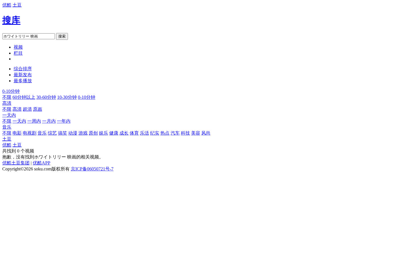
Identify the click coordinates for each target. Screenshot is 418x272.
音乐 (6, 127)
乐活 (144, 133)
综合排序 (23, 68)
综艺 (52, 133)
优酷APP (41, 162)
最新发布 (23, 74)
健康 (113, 133)
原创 (93, 133)
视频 (18, 47)
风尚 (205, 133)
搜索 (62, 36)
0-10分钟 (11, 91)
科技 (185, 133)
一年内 (64, 121)
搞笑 (62, 133)
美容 (195, 133)
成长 (124, 133)
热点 (164, 133)
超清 (27, 109)
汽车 (175, 133)
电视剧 (29, 133)
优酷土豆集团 (16, 162)
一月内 (49, 121)
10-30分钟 (67, 97)
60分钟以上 (24, 97)
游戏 (83, 133)
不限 (6, 97)
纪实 (154, 133)
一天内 (9, 115)
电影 (17, 133)
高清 (6, 103)
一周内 (34, 121)
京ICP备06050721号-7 (92, 168)
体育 (134, 133)
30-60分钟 (46, 97)
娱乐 (103, 133)
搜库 (11, 20)
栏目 (18, 53)
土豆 (17, 5)
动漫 (72, 133)
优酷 (6, 5)
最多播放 (23, 80)
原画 (37, 109)
